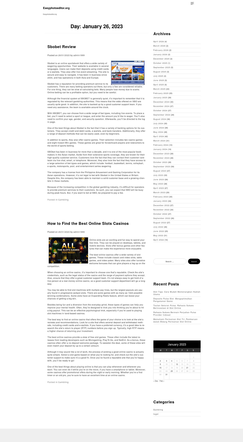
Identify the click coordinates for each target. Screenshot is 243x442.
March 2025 (159, 89)
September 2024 (161, 114)
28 (187, 371)
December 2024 (161, 102)
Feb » (162, 381)
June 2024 (158, 127)
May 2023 (158, 183)
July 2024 (158, 123)
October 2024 (160, 110)
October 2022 (160, 214)
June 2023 (158, 179)
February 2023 (161, 196)
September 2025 (161, 67)
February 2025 (161, 93)
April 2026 (158, 41)
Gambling (63, 199)
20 (182, 367)
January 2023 (160, 201)
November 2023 (161, 158)
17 (167, 367)
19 (177, 367)
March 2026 (159, 46)
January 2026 (160, 54)
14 (187, 364)
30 (160, 374)
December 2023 (161, 153)
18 (172, 367)
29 (194, 371)
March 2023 (159, 192)
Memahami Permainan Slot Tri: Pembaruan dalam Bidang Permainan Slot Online (175, 320)
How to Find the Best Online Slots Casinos (88, 223)
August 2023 (159, 171)
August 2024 (159, 119)
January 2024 (160, 149)
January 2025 (160, 97)
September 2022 (161, 218)
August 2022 (159, 222)
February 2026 (161, 50)
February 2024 (161, 145)
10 (167, 364)
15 (194, 364)
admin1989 (79, 55)
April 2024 (158, 136)
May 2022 (158, 235)
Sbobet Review (61, 46)
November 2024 (161, 106)
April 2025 (158, 84)
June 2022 (158, 231)
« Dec (155, 381)
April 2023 (158, 188)
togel (156, 414)
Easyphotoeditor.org (56, 8)
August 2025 (159, 71)
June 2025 (158, 80)
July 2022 (158, 227)
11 (172, 364)
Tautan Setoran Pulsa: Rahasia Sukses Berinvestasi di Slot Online (173, 306)
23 (160, 371)
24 (167, 371)
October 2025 (160, 63)
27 (182, 371)
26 (177, 371)
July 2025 (158, 76)
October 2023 (160, 162)
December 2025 (161, 58)
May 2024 (158, 132)
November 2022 (161, 209)
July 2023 (158, 175)
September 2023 (161, 166)
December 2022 (161, 205)
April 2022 (158, 239)
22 (194, 367)
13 (182, 364)
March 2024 (159, 140)
